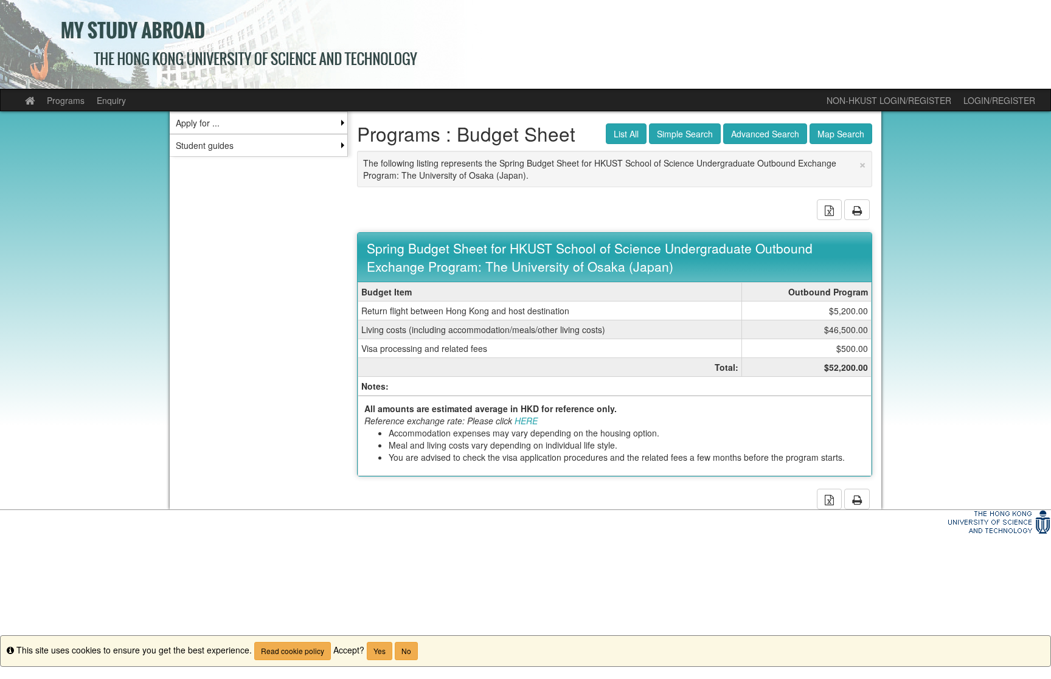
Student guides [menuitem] (205, 145)
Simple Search (685, 134)
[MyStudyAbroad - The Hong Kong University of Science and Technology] (525, 44)
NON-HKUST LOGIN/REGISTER (889, 100)
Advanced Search (765, 134)
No (406, 651)
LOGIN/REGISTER (999, 100)
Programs (66, 100)
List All (626, 134)
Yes (379, 651)
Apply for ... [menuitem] (198, 123)
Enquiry (111, 100)
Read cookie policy (292, 651)
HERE (526, 421)
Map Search (840, 134)
